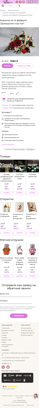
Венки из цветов (26, 335)
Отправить (19, 316)
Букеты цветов (26, 328)
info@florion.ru (6, 363)
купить (7, 193)
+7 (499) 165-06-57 (32, 1)
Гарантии (5, 333)
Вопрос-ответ (6, 340)
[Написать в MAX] (23, 2)
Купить (7, 66)
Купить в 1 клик (23, 66)
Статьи (4, 342)
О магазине (6, 328)
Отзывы (4, 337)
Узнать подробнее (8, 144)
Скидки (4, 335)
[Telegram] (20, 2)
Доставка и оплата (8, 330)
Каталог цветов (13, 10)
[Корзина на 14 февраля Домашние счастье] (19, 42)
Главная (2, 10)
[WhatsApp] (17, 2)
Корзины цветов (26, 330)
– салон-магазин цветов (21, 396)
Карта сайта (30, 405)
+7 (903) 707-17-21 (32, 3)
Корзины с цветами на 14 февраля (14, 12)
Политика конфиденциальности (13, 405)
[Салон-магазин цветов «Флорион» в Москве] (7, 2)
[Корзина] (36, 6)
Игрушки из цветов (27, 333)
